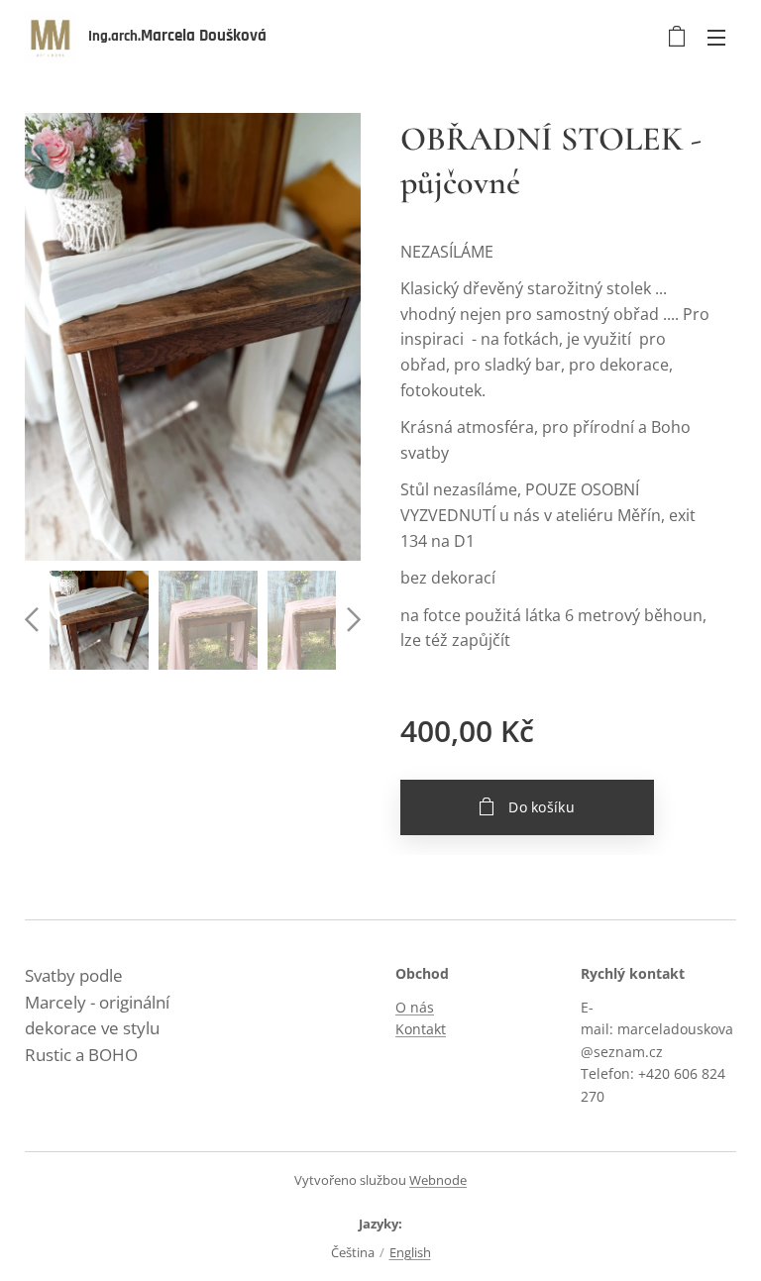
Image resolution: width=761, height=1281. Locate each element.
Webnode (438, 1180)
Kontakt (420, 1028)
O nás (414, 1007)
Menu (716, 36)
